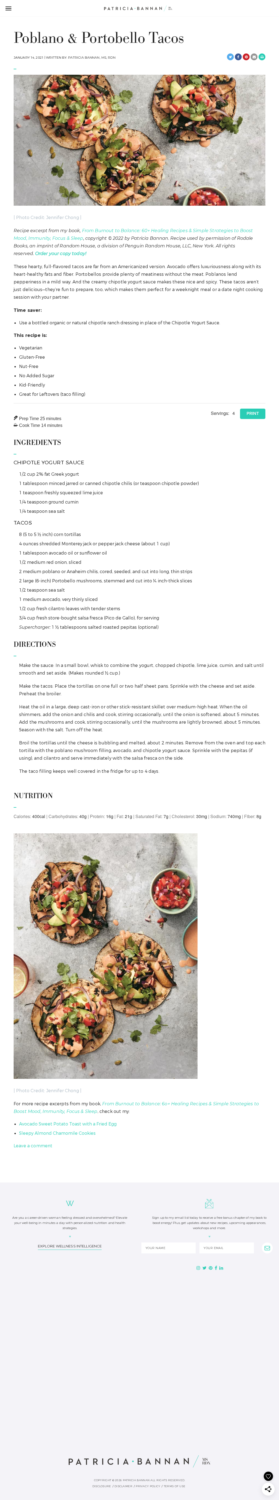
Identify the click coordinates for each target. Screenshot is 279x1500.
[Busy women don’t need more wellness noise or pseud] (48, 1352)
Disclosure (101, 1486)
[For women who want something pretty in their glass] (230, 1352)
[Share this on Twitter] (230, 56)
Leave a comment (33, 1146)
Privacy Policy (148, 1486)
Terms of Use (175, 1486)
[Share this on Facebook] (238, 56)
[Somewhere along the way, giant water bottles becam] (230, 1299)
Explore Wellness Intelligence (70, 1246)
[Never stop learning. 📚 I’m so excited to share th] (48, 1404)
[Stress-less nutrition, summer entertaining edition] (139, 1352)
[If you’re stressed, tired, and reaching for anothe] (48, 1299)
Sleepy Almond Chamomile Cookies (57, 1133)
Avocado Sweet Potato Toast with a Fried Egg (68, 1124)
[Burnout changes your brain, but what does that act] (139, 1299)
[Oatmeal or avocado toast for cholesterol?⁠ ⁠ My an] (139, 1404)
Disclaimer (123, 1486)
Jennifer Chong (62, 217)
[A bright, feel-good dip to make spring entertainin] (230, 1404)
